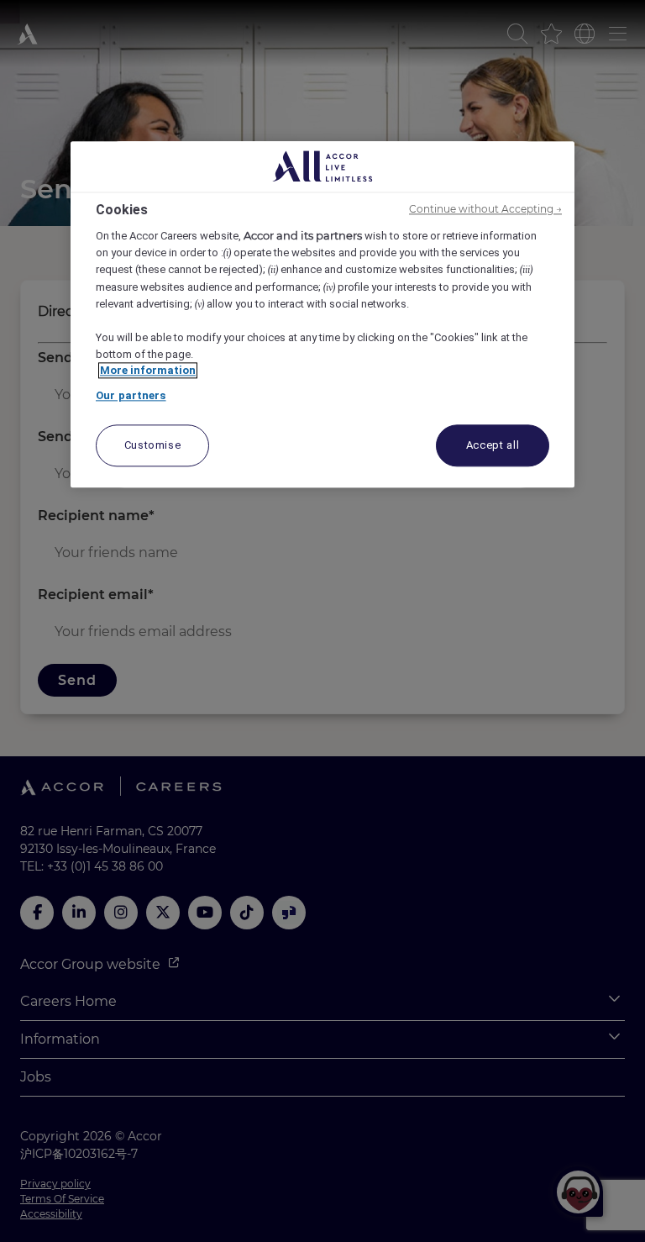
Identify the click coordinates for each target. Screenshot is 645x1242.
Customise (152, 445)
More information (148, 371)
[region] (322, 314)
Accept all (493, 445)
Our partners (131, 395)
